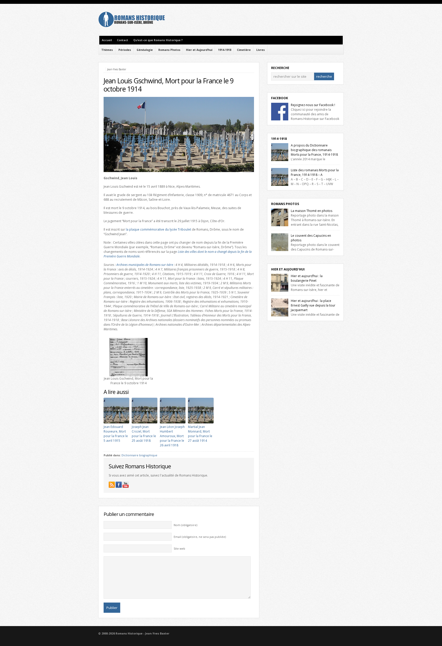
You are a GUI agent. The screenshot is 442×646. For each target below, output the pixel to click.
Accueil (107, 40)
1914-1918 (224, 50)
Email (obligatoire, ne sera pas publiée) (200, 537)
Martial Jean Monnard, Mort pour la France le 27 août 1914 (200, 434)
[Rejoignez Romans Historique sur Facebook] (119, 485)
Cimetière (244, 50)
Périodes (124, 50)
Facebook (279, 98)
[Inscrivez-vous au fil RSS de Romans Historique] (112, 485)
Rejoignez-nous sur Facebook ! (313, 105)
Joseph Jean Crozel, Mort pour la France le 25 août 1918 (144, 434)
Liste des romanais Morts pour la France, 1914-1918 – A (315, 172)
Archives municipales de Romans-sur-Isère (144, 265)
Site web (179, 548)
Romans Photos (169, 50)
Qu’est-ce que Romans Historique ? (158, 40)
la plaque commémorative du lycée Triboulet (158, 229)
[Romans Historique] (131, 26)
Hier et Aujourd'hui (288, 269)
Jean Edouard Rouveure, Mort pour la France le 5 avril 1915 (116, 434)
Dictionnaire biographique (139, 455)
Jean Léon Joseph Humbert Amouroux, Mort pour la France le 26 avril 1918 (172, 436)
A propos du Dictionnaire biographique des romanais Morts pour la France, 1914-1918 (314, 150)
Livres (260, 50)
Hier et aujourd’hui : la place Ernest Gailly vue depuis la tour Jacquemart (313, 305)
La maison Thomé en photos (311, 211)
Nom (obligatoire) (185, 525)
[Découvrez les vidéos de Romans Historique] (126, 485)
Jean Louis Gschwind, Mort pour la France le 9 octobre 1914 (169, 85)
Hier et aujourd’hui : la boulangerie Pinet (307, 278)
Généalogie (145, 50)
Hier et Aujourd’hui (199, 50)
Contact (122, 40)
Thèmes (107, 50)
